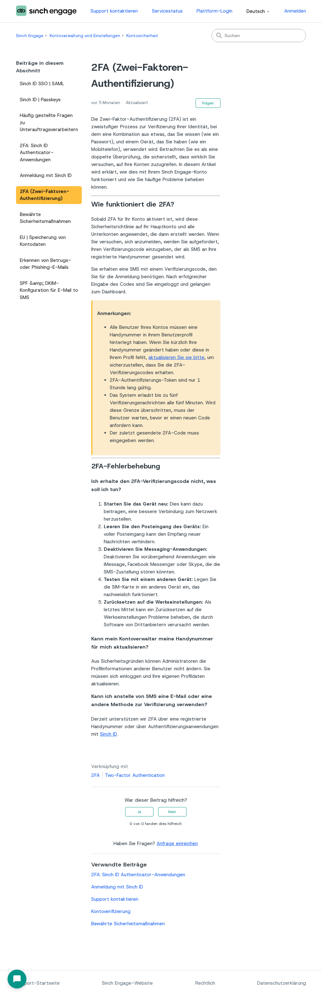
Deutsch (256, 11)
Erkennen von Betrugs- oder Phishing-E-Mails (45, 264)
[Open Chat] (17, 979)
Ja (139, 811)
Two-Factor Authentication (135, 775)
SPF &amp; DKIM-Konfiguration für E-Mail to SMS (49, 290)
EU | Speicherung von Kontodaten (43, 241)
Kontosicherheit (142, 35)
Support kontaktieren (114, 11)
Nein (172, 811)
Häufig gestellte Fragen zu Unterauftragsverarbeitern (49, 122)
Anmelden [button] (295, 11)
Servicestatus (167, 11)
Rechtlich (205, 983)
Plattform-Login (214, 11)
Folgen (208, 103)
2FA (95, 775)
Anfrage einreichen (177, 843)
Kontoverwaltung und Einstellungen (85, 35)
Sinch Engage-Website (127, 983)
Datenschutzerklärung (281, 983)
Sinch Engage (29, 35)
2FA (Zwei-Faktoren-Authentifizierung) (44, 195)
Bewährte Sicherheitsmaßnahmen (45, 218)
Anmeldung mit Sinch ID (46, 175)
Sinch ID (108, 734)
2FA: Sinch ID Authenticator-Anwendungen (36, 152)
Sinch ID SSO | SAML (42, 83)
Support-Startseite (38, 983)
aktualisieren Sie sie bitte (176, 357)
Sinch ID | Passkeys (40, 100)
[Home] (46, 11)
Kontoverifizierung (110, 911)
